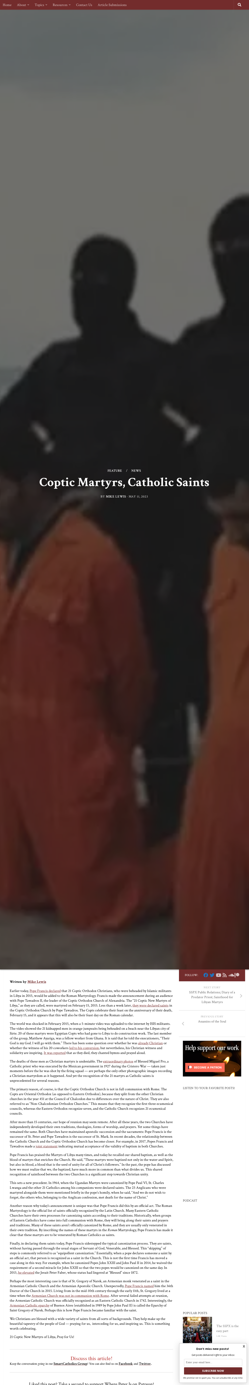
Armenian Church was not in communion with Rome (70, 1295)
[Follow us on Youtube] (218, 975)
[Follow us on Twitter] (212, 975)
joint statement (47, 1146)
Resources (60, 5)
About (21, 5)
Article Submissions (112, 5)
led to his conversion (84, 1048)
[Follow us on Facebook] (205, 975)
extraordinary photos (118, 1061)
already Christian (150, 1043)
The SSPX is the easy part (227, 1328)
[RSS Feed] (224, 975)
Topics (39, 5)
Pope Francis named (139, 1286)
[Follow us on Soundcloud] (230, 975)
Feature (115, 471)
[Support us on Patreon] (237, 975)
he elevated (26, 1272)
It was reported (55, 1052)
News (136, 471)
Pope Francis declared (45, 990)
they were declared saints (150, 1005)
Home (7, 5)
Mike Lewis (116, 496)
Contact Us (84, 5)
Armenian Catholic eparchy (29, 1305)
